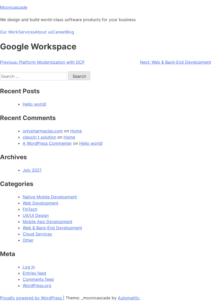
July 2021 (32, 170)
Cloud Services (37, 234)
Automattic (128, 297)
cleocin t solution (39, 137)
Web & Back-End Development (52, 227)
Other (28, 240)
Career (58, 32)
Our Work (9, 32)
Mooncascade (13, 7)
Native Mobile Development (50, 196)
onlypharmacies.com (43, 130)
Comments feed (38, 279)
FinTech (30, 209)
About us (43, 32)
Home (76, 130)
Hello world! (34, 104)
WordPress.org (37, 285)
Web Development (40, 203)
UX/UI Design (36, 215)
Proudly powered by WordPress (31, 297)
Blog (69, 32)
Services (26, 32)
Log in (29, 266)
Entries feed (34, 273)
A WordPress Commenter (47, 143)
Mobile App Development (47, 221)
